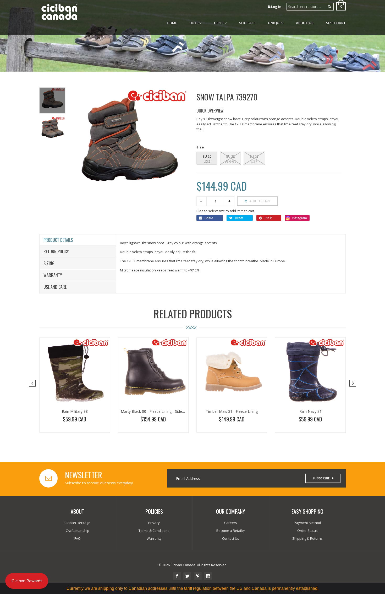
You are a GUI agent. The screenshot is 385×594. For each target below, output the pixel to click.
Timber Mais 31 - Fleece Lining (232, 411)
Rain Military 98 (75, 411)
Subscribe (321, 478)
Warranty (52, 275)
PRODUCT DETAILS (58, 240)
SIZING (48, 263)
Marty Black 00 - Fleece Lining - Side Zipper (157, 411)
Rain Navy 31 (310, 411)
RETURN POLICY (56, 251)
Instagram (299, 217)
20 (209, 156)
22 (232, 156)
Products (295, 59)
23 (256, 156)
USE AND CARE (55, 287)
